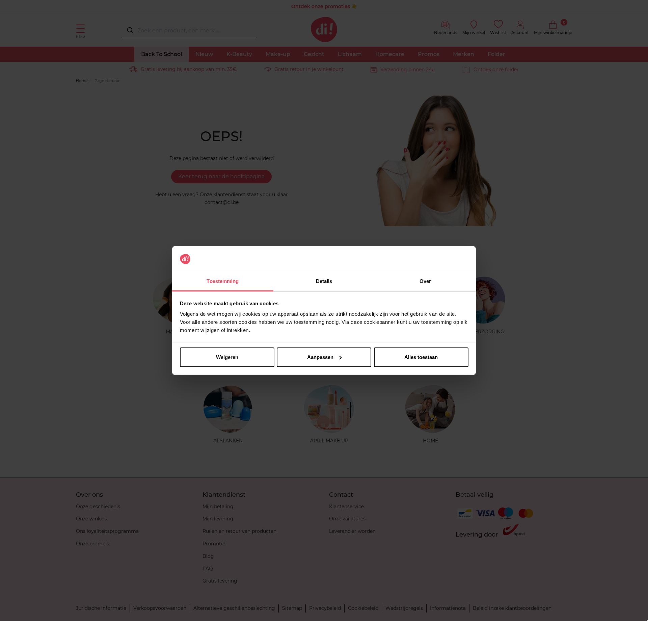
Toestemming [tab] (223, 281)
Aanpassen (320, 357)
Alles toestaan (421, 357)
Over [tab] (425, 281)
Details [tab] (324, 281)
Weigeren (227, 357)
